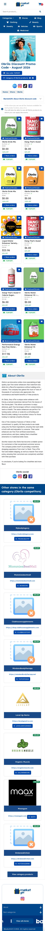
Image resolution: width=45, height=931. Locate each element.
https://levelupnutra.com (22, 721)
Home (5, 92)
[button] (8, 18)
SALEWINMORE (23, 772)
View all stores (22, 921)
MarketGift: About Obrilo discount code (19, 99)
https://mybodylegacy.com (23, 534)
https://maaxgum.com (17, 816)
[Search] (40, 11)
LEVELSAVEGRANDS (23, 726)
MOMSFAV (23, 585)
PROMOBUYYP (23, 539)
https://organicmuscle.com (22, 768)
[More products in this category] (30, 78)
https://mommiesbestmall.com (22, 581)
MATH (32, 817)
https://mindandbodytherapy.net (22, 674)
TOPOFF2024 (23, 679)
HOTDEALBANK (23, 864)
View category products (22, 874)
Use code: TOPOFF (13, 73)
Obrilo (19, 92)
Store (12, 92)
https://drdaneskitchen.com (22, 859)
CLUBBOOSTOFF (23, 632)
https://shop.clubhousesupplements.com (22, 628)
